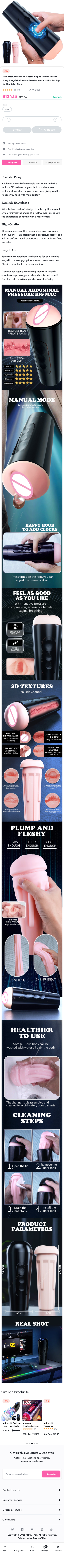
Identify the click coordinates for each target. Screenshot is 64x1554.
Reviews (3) (32, 162)
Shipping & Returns (52, 162)
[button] (7, 109)
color (4, 105)
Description (12, 162)
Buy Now (17, 129)
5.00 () (17, 90)
